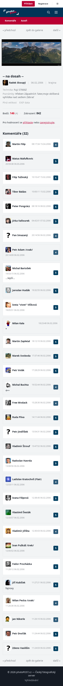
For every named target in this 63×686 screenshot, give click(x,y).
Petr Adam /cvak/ (22, 249)
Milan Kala (18, 323)
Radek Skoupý (17, 82)
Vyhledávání (31, 680)
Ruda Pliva (18, 417)
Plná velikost (10, 102)
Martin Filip (19, 144)
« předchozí (9, 30)
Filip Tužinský (20, 177)
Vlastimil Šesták (21, 512)
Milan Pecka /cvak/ (23, 600)
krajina (52, 82)
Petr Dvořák (19, 633)
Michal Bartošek (21, 268)
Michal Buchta (20, 384)
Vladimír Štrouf (21, 446)
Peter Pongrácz (21, 206)
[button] (56, 12)
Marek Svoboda (21, 355)
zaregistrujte (47, 122)
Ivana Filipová (20, 497)
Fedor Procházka (22, 564)
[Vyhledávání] (48, 12)
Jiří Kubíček (18, 582)
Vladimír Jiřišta (20, 530)
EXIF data (24, 102)
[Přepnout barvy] (57, 3)
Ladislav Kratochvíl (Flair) (26, 479)
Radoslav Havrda (22, 460)
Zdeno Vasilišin (21, 648)
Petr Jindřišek (20, 431)
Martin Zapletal (21, 341)
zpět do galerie (34, 30)
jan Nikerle (18, 619)
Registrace (43, 3)
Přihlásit (28, 3)
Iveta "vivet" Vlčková (24, 304)
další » (56, 30)
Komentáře (10, 20)
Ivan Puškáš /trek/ (23, 545)
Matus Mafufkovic (22, 158)
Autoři (24, 20)
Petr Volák (18, 370)
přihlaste (28, 122)
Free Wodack (19, 402)
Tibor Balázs (19, 191)
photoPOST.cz (24, 672)
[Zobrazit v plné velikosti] (31, 52)
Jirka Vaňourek (21, 220)
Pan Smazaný (20, 235)
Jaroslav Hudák (21, 290)
